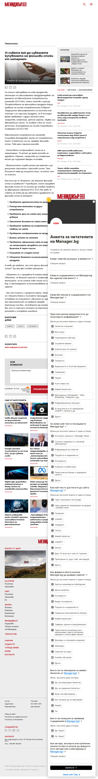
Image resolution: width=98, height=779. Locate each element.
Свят (7, 591)
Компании (9, 610)
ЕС (6, 600)
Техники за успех (12, 626)
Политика (9, 584)
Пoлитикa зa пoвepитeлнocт (16, 717)
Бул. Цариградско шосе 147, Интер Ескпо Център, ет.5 (24, 740)
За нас (7, 701)
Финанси (8, 607)
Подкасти (10, 644)
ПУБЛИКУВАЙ (40, 389)
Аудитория (9, 704)
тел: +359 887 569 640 (13, 743)
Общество (9, 587)
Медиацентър (10, 706)
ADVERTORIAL (64, 50)
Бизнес (8, 604)
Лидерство (9, 623)
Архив (8, 651)
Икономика (9, 616)
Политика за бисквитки (14, 719)
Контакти (9, 654)
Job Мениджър (10, 629)
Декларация (35, 706)
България (9, 581)
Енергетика (10, 613)
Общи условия (10, 714)
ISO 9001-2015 (36, 704)
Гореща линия (12, 647)
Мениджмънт (11, 621)
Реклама (34, 701)
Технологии (11, 44)
